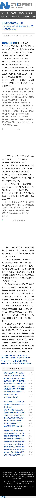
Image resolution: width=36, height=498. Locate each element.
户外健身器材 (30, 477)
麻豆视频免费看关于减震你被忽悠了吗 (15, 447)
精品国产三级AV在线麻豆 (26, 13)
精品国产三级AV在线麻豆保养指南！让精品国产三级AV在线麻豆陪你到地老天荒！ (15, 415)
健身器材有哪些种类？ (13, 423)
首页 (2, 13)
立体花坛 (15, 482)
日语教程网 (22, 482)
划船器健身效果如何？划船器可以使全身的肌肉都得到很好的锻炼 (15, 412)
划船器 (8, 477)
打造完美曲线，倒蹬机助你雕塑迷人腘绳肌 (15, 402)
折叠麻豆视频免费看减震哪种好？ (15, 441)
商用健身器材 (20, 477)
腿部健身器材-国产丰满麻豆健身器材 (15, 381)
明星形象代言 (11, 484)
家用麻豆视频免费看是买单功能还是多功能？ (15, 436)
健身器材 (15, 475)
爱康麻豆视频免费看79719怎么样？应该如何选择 (15, 433)
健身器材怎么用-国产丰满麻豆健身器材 (15, 386)
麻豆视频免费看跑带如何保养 (12, 420)
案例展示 (26, 17)
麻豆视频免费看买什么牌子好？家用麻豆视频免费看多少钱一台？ (15, 452)
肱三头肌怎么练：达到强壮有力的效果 (15, 404)
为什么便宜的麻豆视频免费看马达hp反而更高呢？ (15, 439)
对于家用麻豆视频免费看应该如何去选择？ (15, 444)
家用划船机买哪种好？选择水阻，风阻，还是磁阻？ (15, 431)
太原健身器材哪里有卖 (10, 394)
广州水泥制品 (20, 484)
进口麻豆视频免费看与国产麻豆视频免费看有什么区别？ (15, 449)
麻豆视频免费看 (11, 13)
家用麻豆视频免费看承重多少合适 (14, 455)
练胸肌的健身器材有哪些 (10, 43)
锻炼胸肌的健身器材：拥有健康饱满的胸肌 (15, 392)
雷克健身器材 (8, 407)
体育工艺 (4, 17)
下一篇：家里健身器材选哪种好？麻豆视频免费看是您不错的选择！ (16, 362)
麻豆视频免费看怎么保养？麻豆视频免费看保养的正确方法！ (15, 418)
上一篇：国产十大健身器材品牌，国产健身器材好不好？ (16, 356)
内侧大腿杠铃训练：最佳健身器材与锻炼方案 (15, 375)
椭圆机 (13, 477)
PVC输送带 (28, 484)
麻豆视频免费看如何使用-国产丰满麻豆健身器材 (15, 378)
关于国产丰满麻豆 (15, 17)
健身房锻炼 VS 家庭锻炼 (11, 397)
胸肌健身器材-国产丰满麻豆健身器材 (15, 389)
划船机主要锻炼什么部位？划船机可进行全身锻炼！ (15, 373)
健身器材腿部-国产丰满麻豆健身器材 (15, 384)
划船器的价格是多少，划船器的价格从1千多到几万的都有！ (15, 410)
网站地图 (3, 497)
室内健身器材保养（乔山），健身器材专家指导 (15, 426)
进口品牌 (14, 479)
